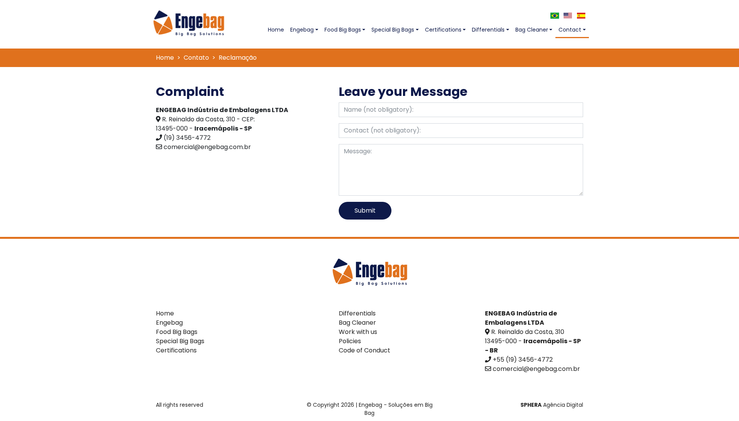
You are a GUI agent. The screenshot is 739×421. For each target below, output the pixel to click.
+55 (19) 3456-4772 (523, 359)
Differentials (488, 30)
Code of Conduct (364, 350)
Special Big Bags (392, 30)
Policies (350, 341)
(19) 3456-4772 (187, 137)
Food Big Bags (342, 30)
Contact (569, 30)
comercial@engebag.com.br (207, 147)
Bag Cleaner (531, 30)
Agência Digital (551, 405)
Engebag (302, 30)
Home (277, 29)
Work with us (358, 331)
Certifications (443, 30)
